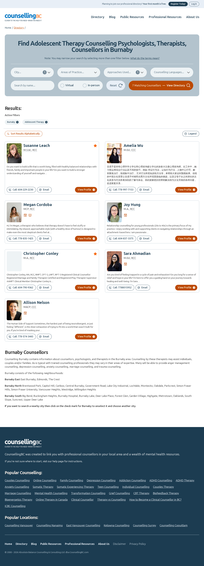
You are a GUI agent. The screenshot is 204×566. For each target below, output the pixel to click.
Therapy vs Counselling (111, 499)
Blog (112, 16)
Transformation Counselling (88, 493)
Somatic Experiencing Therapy (75, 487)
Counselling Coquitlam (174, 525)
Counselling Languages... (169, 72)
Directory (97, 16)
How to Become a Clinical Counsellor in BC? (155, 499)
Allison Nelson (36, 302)
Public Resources (132, 16)
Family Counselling (71, 480)
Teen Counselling (108, 487)
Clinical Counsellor (82, 499)
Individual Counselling (135, 487)
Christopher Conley (40, 253)
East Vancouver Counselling (83, 525)
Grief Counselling (119, 493)
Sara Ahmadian (137, 253)
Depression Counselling (101, 480)
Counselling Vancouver (19, 525)
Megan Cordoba (37, 204)
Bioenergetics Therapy (18, 499)
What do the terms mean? (144, 58)
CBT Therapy (141, 493)
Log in (194, 4)
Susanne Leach (36, 145)
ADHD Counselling (160, 480)
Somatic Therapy (43, 487)
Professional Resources (165, 16)
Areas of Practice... (72, 72)
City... (29, 72)
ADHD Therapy (185, 480)
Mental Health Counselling (51, 493)
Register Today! (178, 4)
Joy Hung (132, 204)
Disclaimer (119, 544)
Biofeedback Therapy (166, 493)
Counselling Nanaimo (49, 525)
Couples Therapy (163, 487)
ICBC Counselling (15, 506)
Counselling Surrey (144, 525)
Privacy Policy (137, 544)
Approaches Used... (122, 72)
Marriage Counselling (18, 493)
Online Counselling (44, 480)
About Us (192, 16)
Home (8, 27)
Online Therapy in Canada (52, 499)
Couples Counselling (17, 480)
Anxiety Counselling (17, 487)
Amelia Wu (133, 145)
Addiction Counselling (132, 480)
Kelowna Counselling (116, 525)
